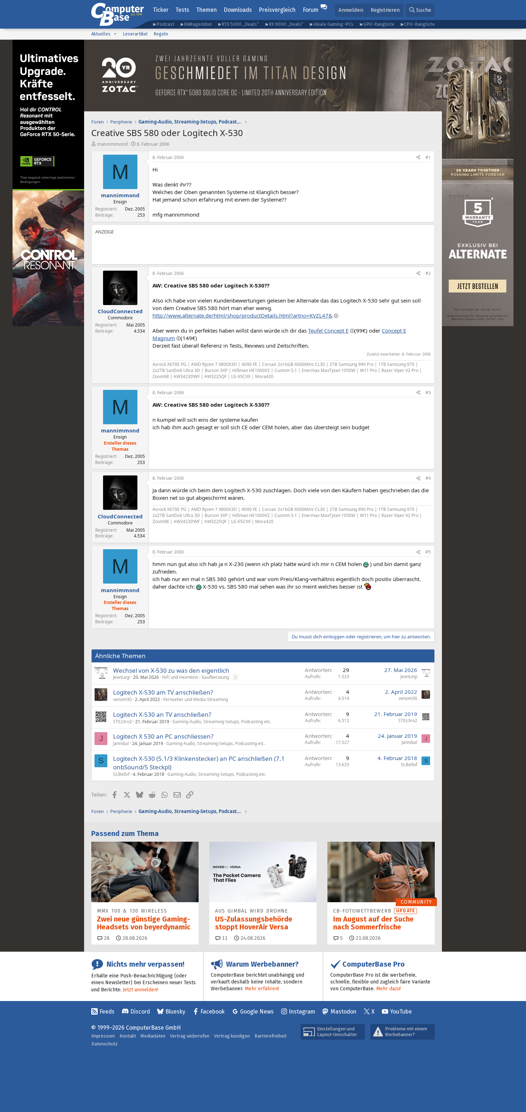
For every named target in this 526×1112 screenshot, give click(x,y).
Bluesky (175, 1011)
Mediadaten (153, 1036)
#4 (428, 478)
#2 (428, 273)
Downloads (238, 9)
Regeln (161, 34)
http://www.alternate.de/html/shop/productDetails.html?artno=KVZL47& (242, 315)
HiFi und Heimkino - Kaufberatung (195, 677)
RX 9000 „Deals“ (286, 24)
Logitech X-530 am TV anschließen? (163, 692)
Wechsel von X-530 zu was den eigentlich (171, 670)
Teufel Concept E (328, 330)
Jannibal (121, 743)
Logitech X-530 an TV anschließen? (162, 714)
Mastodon (343, 1011)
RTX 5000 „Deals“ (240, 24)
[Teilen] (418, 158)
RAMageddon (198, 24)
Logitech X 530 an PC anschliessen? (163, 736)
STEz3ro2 (122, 722)
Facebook (212, 1011)
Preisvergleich (277, 9)
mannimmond (112, 144)
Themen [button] (206, 9)
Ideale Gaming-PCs (333, 24)
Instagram (302, 1011)
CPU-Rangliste (419, 24)
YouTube (401, 1011)
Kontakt (128, 1036)
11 (224, 938)
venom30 (122, 699)
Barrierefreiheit (270, 1036)
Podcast (165, 24)
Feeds (107, 1011)
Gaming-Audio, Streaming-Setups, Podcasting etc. (221, 722)
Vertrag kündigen (232, 1036)
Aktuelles (101, 34)
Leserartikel (135, 34)
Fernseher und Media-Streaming (195, 699)
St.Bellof (121, 774)
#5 (428, 552)
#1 (428, 157)
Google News (257, 1011)
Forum (310, 9)
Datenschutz (104, 1043)
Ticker (161, 9)
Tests (182, 9)
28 (105, 938)
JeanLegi (121, 677)
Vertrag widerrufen (189, 1036)
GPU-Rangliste (378, 24)
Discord (140, 1011)
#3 (428, 393)
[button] (115, 34)
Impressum (103, 1036)
